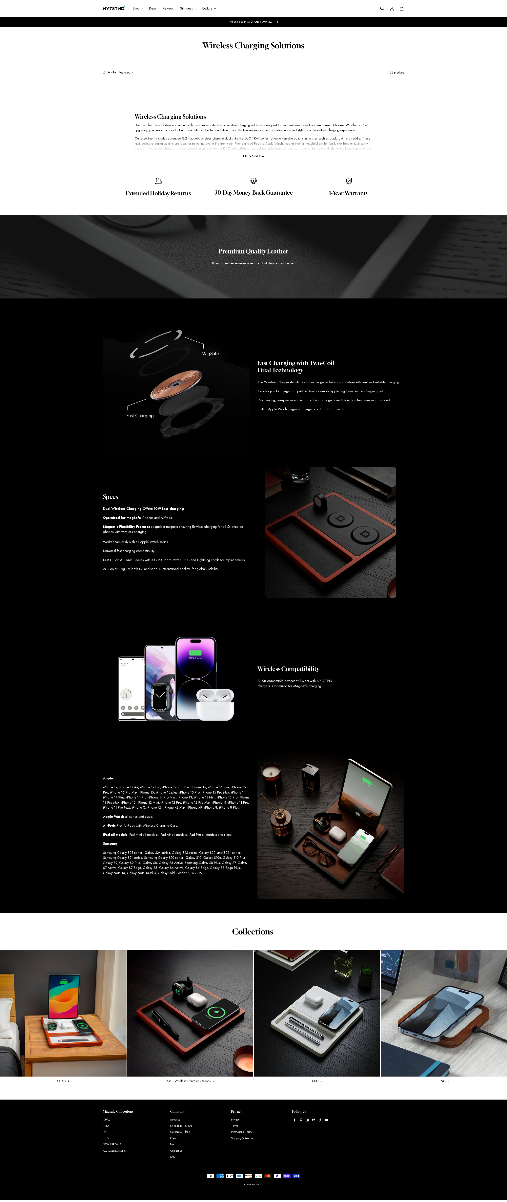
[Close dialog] (327, 552)
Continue (214, 620)
